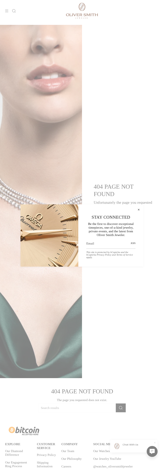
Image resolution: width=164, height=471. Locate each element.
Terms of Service (124, 254)
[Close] (138, 209)
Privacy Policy (104, 254)
